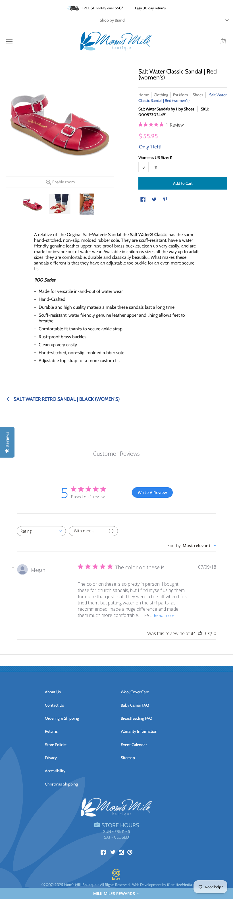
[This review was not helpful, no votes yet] (210, 633)
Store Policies (56, 744)
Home (143, 94)
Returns (51, 731)
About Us (53, 691)
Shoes (198, 94)
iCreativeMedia (179, 884)
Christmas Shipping (61, 784)
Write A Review (152, 492)
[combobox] (41, 531)
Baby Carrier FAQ (135, 705)
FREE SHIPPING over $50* (102, 8)
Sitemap (128, 757)
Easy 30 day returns (150, 8)
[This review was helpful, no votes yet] (200, 633)
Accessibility (55, 770)
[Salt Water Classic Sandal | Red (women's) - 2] (59, 204)
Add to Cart (183, 183)
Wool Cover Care (135, 691)
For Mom (180, 94)
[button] (116, 893)
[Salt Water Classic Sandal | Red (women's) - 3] (86, 204)
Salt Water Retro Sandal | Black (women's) (67, 399)
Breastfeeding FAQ (136, 718)
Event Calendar (134, 744)
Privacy (51, 757)
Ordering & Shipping (62, 718)
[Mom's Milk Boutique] (115, 41)
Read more (164, 615)
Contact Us (54, 705)
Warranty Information (139, 731)
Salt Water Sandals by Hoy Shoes (166, 109)
